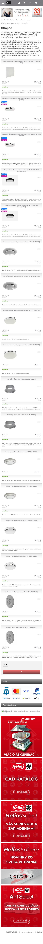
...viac (6, 93)
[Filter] (25, 3)
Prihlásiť (40, 932)
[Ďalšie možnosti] (41, 3)
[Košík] (36, 3)
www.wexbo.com (27, 932)
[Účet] (19, 3)
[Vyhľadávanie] (30, 3)
